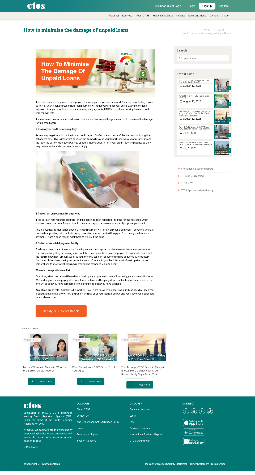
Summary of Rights (87, 434)
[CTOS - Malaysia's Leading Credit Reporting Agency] (36, 5)
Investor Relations (86, 440)
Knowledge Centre (163, 15)
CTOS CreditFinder (140, 440)
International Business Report (197, 168)
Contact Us (83, 415)
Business (127, 15)
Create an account (140, 409)
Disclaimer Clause (155, 464)
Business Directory (140, 428)
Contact (214, 15)
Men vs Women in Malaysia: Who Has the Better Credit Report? (45, 368)
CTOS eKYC (187, 183)
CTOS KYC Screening (192, 176)
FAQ (132, 422)
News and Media (197, 15)
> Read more (31, 447)
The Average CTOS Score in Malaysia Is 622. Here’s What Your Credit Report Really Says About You (143, 370)
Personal (114, 15)
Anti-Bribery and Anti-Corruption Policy (98, 422)
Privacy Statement (199, 464)
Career (226, 15)
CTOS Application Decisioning (197, 190)
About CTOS (142, 15)
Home (207, 29)
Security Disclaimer (176, 464)
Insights (180, 15)
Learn (221, 29)
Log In (133, 415)
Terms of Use (218, 464)
